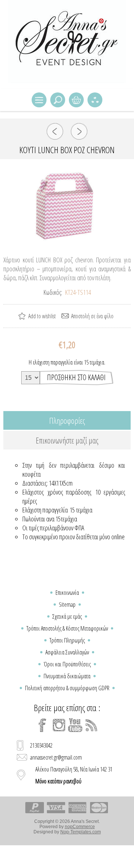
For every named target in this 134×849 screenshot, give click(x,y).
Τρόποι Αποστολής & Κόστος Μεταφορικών (67, 628)
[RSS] (91, 725)
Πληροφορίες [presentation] (67, 420)
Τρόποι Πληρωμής (67, 640)
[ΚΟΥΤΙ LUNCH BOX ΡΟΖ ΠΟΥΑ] (79, 131)
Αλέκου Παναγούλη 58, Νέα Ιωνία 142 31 (73, 775)
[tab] (67, 420)
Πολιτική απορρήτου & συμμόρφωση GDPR (67, 688)
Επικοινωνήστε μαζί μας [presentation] (67, 440)
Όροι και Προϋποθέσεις (67, 664)
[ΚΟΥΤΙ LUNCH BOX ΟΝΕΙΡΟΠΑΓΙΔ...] (55, 131)
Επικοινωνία (67, 592)
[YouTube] (75, 725)
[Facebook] (42, 725)
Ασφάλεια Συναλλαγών (67, 652)
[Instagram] (59, 725)
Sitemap (67, 604)
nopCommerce (80, 826)
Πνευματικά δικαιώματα (67, 676)
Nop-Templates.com (80, 831)
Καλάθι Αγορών (76, 99)
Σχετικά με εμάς (67, 616)
